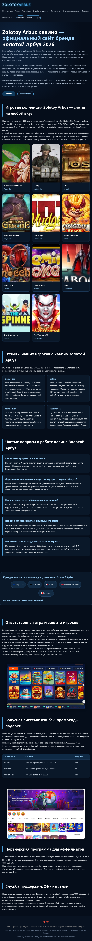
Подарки (85, 11)
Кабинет (20, 17)
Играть (8, 93)
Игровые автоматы (71, 11)
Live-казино (7, 17)
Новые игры (7, 11)
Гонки (17, 11)
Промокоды (56, 11)
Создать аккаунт (33, 17)
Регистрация (25, 93)
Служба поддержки (41, 11)
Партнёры (26, 11)
